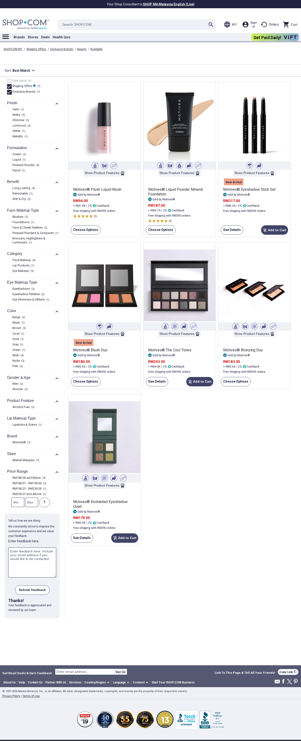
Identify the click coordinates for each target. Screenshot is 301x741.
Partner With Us (55, 682)
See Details (231, 231)
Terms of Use (31, 696)
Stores (33, 37)
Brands (19, 37)
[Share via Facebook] (283, 681)
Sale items (21, 81)
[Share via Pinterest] (295, 682)
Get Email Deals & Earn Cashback (27, 673)
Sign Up (120, 671)
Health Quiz (62, 37)
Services (75, 682)
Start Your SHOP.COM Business (173, 682)
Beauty (82, 49)
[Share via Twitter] (289, 682)
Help (22, 682)
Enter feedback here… (24, 541)
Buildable (97, 49)
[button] (97, 682)
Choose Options (84, 231)
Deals (45, 37)
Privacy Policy (11, 696)
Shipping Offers (36, 49)
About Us (9, 682)
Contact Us (35, 682)
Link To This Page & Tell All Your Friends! (245, 672)
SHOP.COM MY (13, 49)
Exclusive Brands (62, 49)
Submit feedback (32, 590)
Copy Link (288, 672)
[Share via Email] (277, 683)
